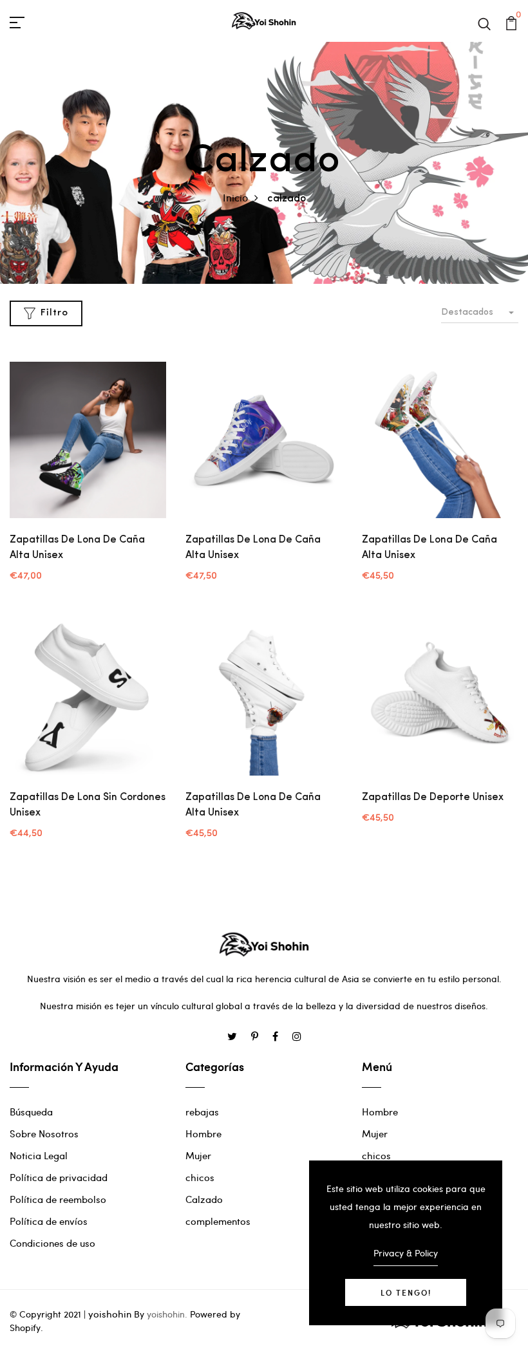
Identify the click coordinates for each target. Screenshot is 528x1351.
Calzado (204, 1199)
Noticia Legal (39, 1155)
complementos (217, 1221)
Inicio (235, 197)
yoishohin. (167, 1314)
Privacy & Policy (405, 1253)
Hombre (203, 1133)
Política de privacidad (59, 1177)
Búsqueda (31, 1111)
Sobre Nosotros (44, 1133)
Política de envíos (49, 1221)
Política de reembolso (58, 1199)
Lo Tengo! (406, 1292)
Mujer (198, 1155)
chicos (199, 1177)
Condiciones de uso (52, 1242)
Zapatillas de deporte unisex (433, 797)
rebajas (202, 1111)
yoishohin (109, 1313)
